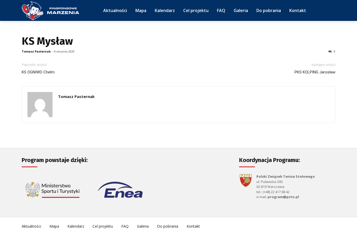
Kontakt (193, 226)
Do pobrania (167, 226)
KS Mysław (47, 41)
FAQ (125, 226)
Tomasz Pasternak (36, 51)
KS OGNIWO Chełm (38, 72)
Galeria (143, 226)
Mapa (54, 226)
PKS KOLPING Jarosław (315, 72)
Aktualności (31, 226)
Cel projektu (103, 226)
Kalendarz (75, 226)
